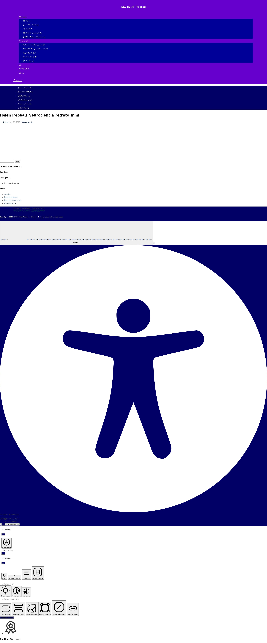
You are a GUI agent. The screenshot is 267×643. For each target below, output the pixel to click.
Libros (21, 72)
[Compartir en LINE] (44, 211)
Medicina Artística (25, 91)
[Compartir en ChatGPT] (16, 211)
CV (20, 64)
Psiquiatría (27, 28)
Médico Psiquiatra (25, 87)
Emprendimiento (30, 56)
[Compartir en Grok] (23, 211)
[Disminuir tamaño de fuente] (3, 534)
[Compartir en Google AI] (19, 211)
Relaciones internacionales (33, 44)
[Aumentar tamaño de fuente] (3, 524)
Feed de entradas (11, 197)
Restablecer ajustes (7, 617)
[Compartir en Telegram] (37, 211)
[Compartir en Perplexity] (25, 211)
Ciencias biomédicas (31, 24)
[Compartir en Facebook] (35, 211)
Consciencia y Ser (25, 99)
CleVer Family (28, 60)
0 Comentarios (27, 122)
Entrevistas (24, 68)
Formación (23, 16)
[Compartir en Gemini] (21, 211)
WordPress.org (10, 203)
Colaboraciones (24, 95)
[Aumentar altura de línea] (3, 553)
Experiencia (23, 40)
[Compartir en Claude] (14, 211)
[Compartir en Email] (41, 211)
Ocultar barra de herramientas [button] (10, 524)
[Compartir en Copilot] (29, 211)
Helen (5, 122)
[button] (154, 243)
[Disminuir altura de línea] (3, 563)
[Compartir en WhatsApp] (39, 211)
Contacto (17, 80)
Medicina (26, 20)
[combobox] (76, 233)
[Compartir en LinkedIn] (33, 211)
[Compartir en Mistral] (27, 211)
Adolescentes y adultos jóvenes (35, 48)
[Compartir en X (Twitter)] (31, 211)
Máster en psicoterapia (32, 32)
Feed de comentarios (12, 200)
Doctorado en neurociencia (34, 36)
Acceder (7, 194)
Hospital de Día (29, 52)
